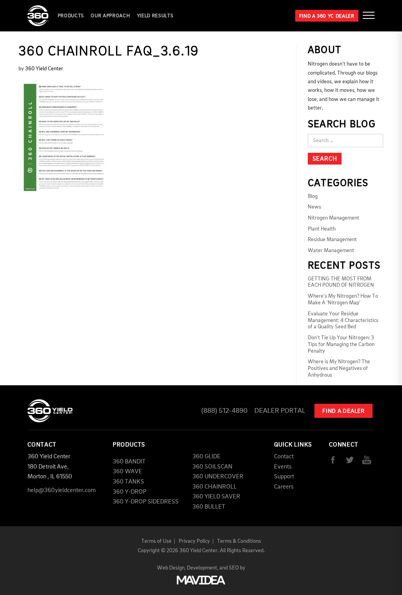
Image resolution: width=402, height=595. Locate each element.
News (314, 207)
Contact (284, 457)
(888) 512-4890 (224, 410)
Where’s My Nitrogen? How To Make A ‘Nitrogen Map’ (343, 299)
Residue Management (332, 239)
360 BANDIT (129, 462)
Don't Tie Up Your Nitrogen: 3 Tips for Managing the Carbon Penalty (341, 344)
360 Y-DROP (129, 492)
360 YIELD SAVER (216, 497)
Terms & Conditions (239, 541)
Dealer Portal (279, 410)
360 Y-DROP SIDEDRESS (146, 502)
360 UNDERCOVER (217, 477)
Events (283, 467)
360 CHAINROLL (214, 487)
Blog (313, 196)
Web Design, (171, 568)
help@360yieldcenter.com (61, 490)
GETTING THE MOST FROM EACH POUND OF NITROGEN (341, 282)
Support (284, 477)
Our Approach (110, 15)
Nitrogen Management (333, 218)
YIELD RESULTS (155, 15)
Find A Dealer (343, 411)
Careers (284, 487)
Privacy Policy (194, 541)
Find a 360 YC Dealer (326, 16)
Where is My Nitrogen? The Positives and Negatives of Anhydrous (339, 368)
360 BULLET (208, 507)
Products (71, 15)
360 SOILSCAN (212, 467)
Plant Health (322, 229)
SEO (234, 568)
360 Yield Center (44, 68)
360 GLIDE (206, 457)
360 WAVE (127, 472)
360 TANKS (128, 482)
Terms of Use (156, 541)
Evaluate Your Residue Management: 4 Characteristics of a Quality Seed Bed (343, 320)
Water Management (331, 250)
